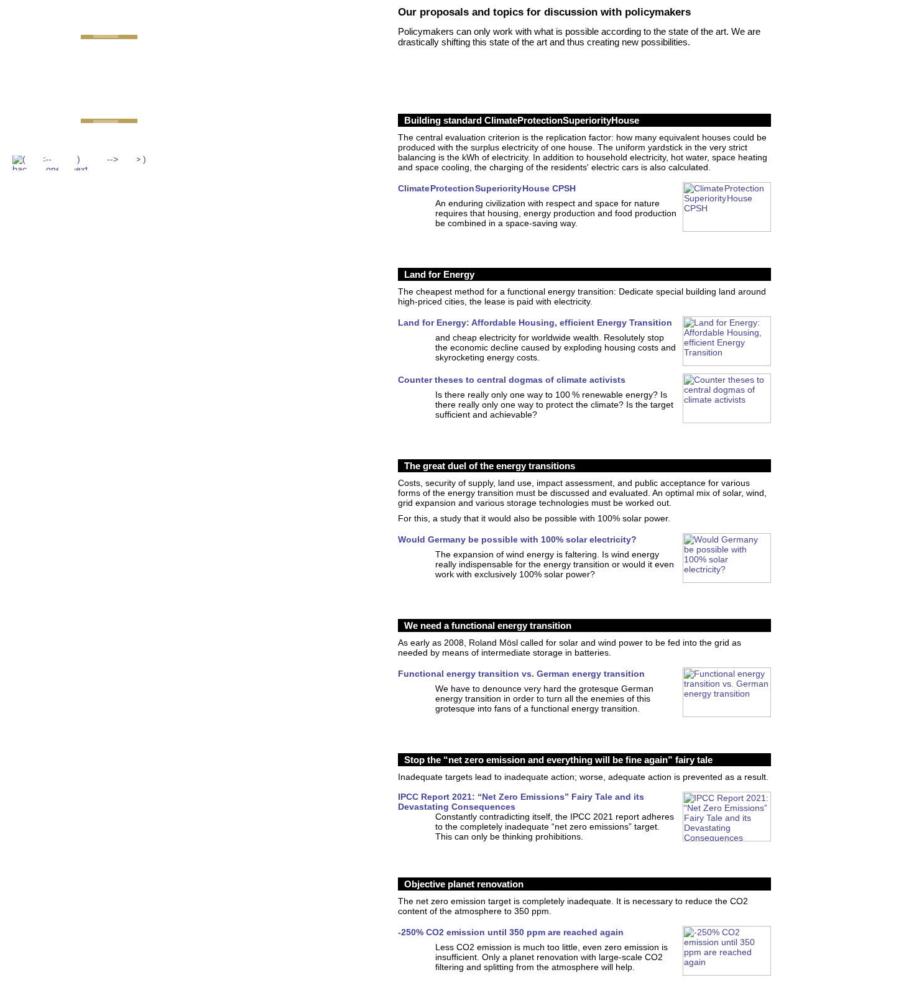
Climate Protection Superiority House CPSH (487, 188)
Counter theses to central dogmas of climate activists (511, 380)
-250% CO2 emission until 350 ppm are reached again (511, 932)
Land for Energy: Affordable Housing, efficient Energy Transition (535, 322)
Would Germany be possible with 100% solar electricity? (517, 539)
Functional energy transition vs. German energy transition (521, 674)
